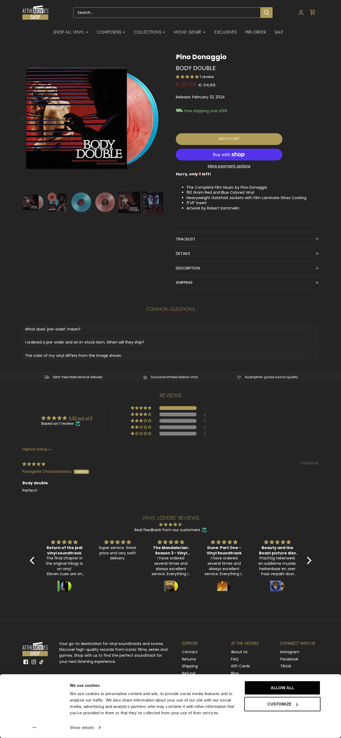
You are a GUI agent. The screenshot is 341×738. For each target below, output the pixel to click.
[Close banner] (332, 683)
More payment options (229, 166)
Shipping (190, 666)
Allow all (282, 687)
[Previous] (30, 119)
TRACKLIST (186, 239)
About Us (239, 652)
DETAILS (183, 253)
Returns (189, 659)
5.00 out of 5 (80, 418)
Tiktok (285, 666)
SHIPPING (184, 282)
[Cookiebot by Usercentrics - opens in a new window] (34, 728)
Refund (188, 673)
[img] (33, 464)
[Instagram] (33, 662)
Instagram (289, 652)
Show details (82, 727)
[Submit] (266, 12)
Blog (235, 673)
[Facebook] (25, 662)
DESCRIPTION (188, 268)
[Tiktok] (41, 662)
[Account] (301, 12)
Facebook (289, 659)
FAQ (234, 659)
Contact (190, 652)
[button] (188, 76)
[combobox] (167, 12)
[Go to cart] (313, 12)
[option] (92, 119)
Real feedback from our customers (167, 530)
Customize (279, 704)
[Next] (155, 119)
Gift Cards (240, 666)
